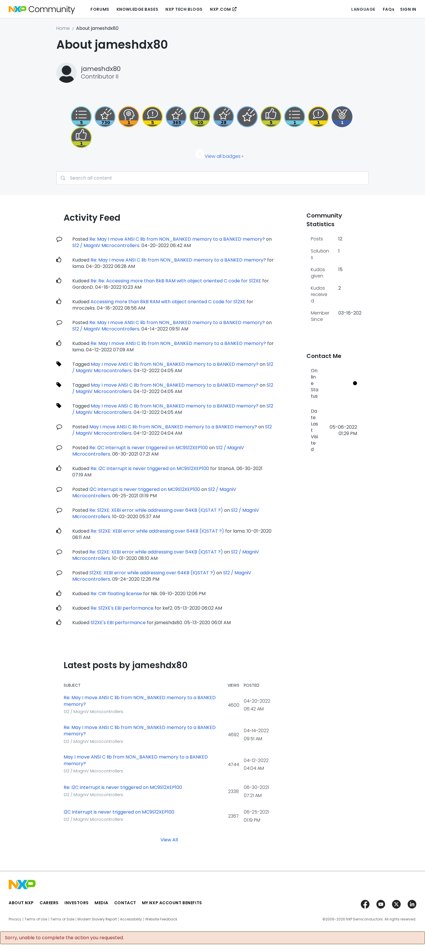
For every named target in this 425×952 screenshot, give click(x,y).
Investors (76, 903)
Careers (49, 903)
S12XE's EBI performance (118, 622)
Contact (125, 903)
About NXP (21, 903)
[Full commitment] (105, 116)
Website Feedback (161, 919)
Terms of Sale (62, 919)
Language (363, 9)
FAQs (388, 9)
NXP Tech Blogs (184, 9)
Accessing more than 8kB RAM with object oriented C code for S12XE (167, 301)
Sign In (408, 9)
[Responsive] (152, 116)
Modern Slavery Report (97, 919)
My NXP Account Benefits (172, 903)
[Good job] (342, 116)
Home (63, 28)
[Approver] (270, 116)
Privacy (15, 919)
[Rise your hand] (294, 116)
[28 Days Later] (223, 116)
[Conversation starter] (81, 116)
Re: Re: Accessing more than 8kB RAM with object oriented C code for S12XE (175, 280)
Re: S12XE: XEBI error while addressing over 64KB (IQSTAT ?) (156, 510)
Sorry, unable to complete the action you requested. (64, 938)
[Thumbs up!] (199, 116)
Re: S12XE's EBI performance (122, 608)
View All (169, 839)
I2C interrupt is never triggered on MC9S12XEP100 (144, 489)
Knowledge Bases (137, 9)
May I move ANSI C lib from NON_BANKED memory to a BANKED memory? (174, 364)
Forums (99, 9)
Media (101, 903)
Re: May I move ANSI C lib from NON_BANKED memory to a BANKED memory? (177, 239)
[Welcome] (247, 116)
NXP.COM (220, 9)
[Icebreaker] (318, 116)
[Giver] (81, 137)
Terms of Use (36, 919)
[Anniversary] (176, 116)
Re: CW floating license (116, 593)
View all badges (223, 156)
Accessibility (131, 919)
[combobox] (212, 178)
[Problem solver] (128, 116)
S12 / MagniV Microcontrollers (105, 245)
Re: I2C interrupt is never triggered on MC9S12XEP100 (148, 447)
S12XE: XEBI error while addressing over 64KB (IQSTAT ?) (152, 572)
